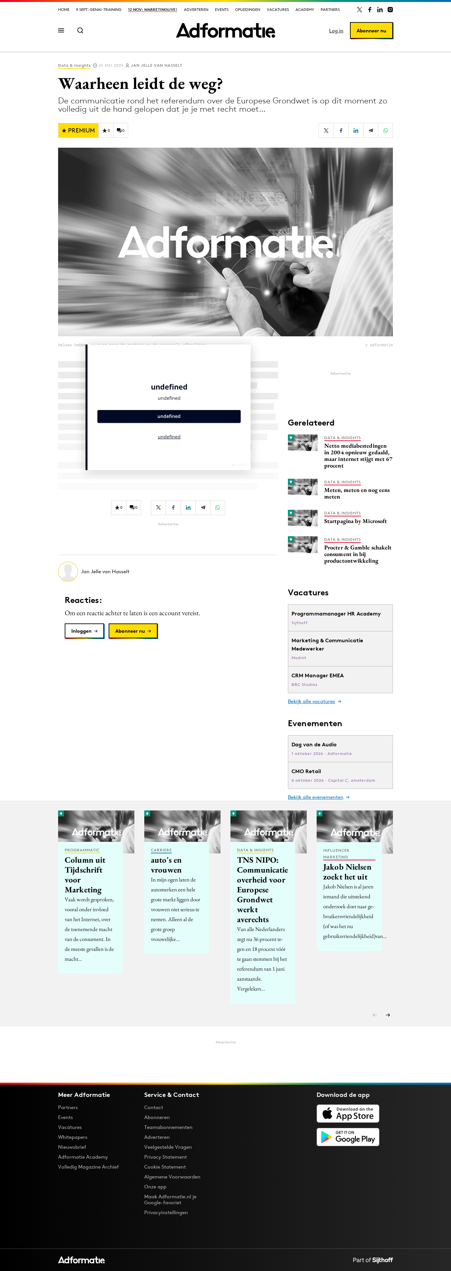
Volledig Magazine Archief (88, 1167)
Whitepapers (72, 1137)
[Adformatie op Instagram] (390, 9)
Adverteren (196, 9)
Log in (336, 30)
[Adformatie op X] (359, 9)
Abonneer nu (371, 30)
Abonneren (157, 1117)
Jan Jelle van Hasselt (156, 65)
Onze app (155, 1186)
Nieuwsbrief (72, 1147)
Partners (330, 9)
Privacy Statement (165, 1157)
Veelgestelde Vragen (168, 1147)
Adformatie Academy (83, 1157)
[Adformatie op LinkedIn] (380, 9)
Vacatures (278, 9)
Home (63, 9)
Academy (304, 9)
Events (221, 9)
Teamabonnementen (168, 1127)
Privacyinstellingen (166, 1212)
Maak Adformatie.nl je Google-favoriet (170, 1199)
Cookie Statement (165, 1167)
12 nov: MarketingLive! (152, 9)
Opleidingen (247, 9)
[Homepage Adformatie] (225, 30)
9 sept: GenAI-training (98, 9)
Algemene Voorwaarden (172, 1177)
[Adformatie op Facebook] (369, 9)
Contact (153, 1107)
